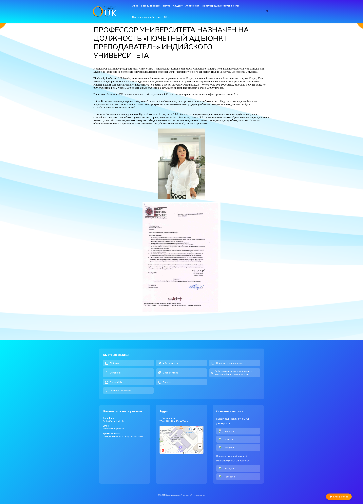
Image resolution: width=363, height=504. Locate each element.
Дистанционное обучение (146, 17)
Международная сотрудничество (220, 5)
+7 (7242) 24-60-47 (113, 420)
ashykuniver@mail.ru (113, 428)
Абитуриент (192, 5)
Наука (166, 5)
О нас (135, 5)
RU (165, 17)
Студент (178, 5)
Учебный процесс (150, 5)
